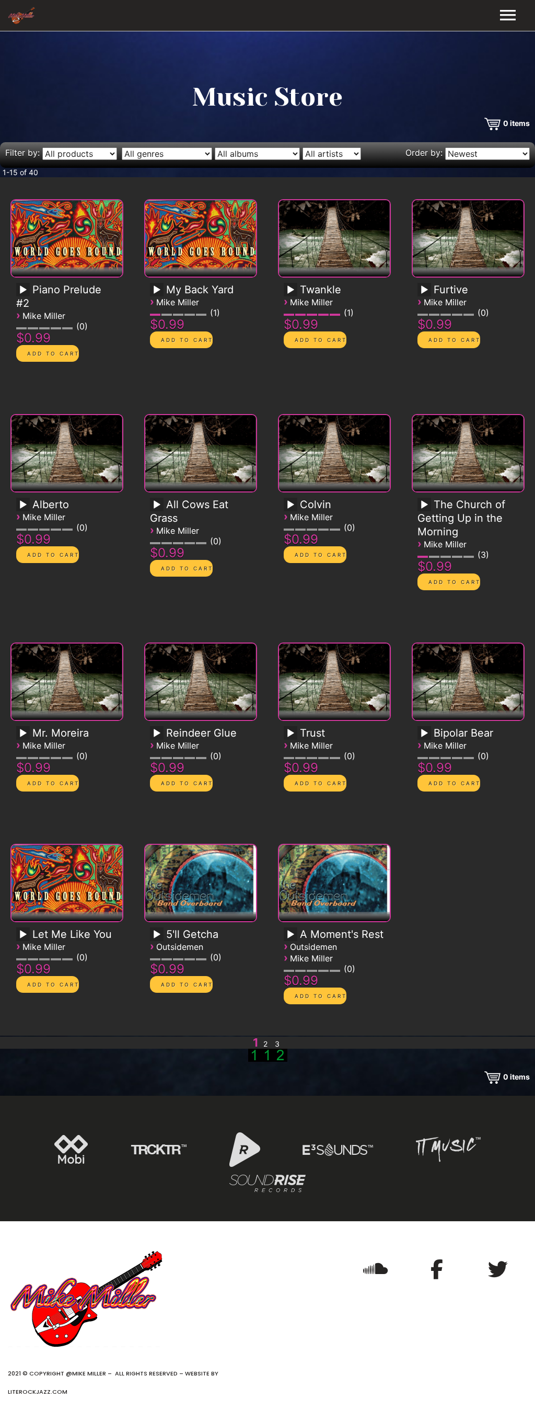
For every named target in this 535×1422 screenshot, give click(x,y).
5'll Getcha (192, 934)
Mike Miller (43, 316)
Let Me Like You (72, 934)
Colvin (315, 504)
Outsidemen (179, 947)
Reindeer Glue (201, 733)
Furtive (451, 289)
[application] (24, 293)
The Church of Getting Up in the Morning (461, 518)
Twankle (320, 289)
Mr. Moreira (60, 733)
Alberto (50, 504)
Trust (312, 733)
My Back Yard (200, 289)
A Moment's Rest (341, 934)
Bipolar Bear (463, 733)
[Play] (23, 290)
